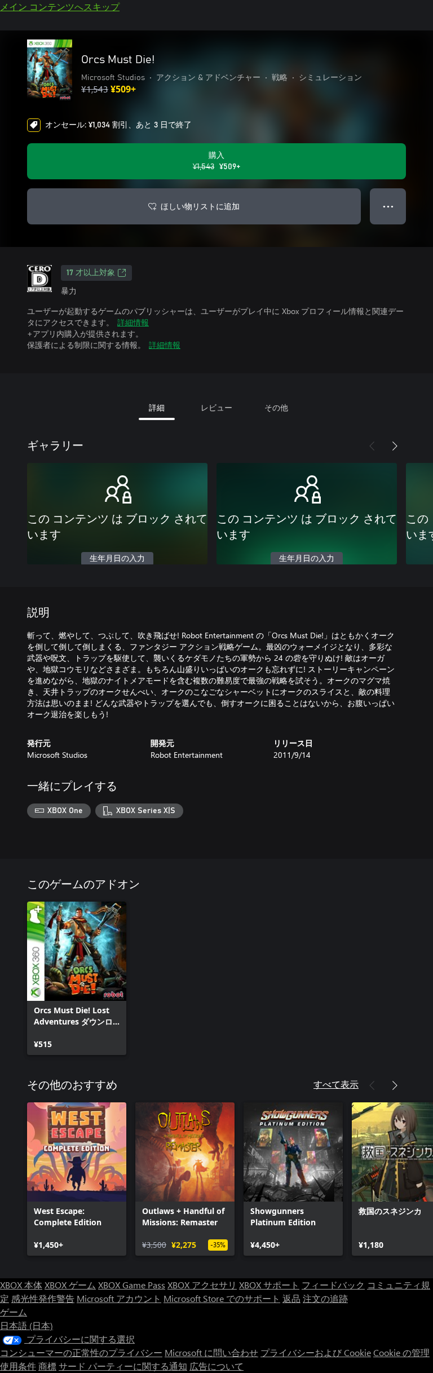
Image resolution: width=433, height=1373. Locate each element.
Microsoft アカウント (119, 1298)
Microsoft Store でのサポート (222, 1298)
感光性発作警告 (42, 1298)
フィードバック (333, 1285)
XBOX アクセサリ (202, 1285)
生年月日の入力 (117, 559)
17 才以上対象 (91, 273)
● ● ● (388, 206)
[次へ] (394, 446)
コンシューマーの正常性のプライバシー (81, 1352)
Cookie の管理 (401, 1352)
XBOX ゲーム (70, 1285)
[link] (76, 978)
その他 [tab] (276, 407)
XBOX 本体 (21, 1285)
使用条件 (18, 1366)
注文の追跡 (325, 1298)
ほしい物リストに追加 (200, 206)
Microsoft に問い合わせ (211, 1352)
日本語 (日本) (26, 1325)
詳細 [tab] (157, 407)
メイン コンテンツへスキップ (60, 6)
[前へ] (372, 446)
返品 (291, 1298)
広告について (216, 1366)
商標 (47, 1366)
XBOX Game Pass (131, 1285)
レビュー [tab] (216, 407)
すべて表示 (336, 1084)
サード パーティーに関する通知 (123, 1366)
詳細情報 (133, 322)
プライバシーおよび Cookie (315, 1352)
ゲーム (13, 1312)
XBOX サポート (269, 1285)
